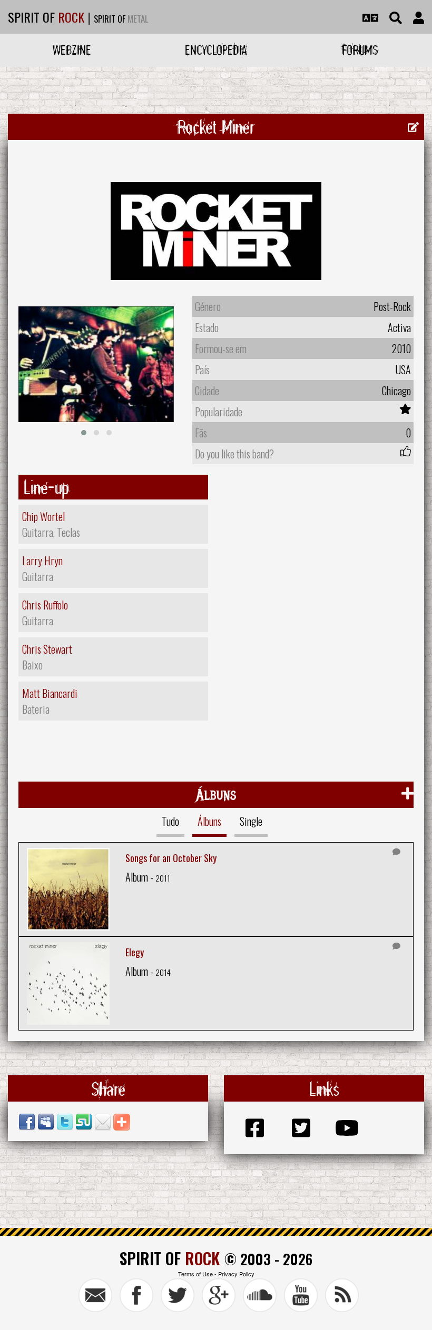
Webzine (72, 49)
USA (403, 369)
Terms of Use (195, 1273)
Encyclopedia (216, 49)
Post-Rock (392, 306)
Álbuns (209, 821)
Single (251, 821)
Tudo (170, 821)
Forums (360, 49)
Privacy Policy (236, 1273)
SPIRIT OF (46, 16)
